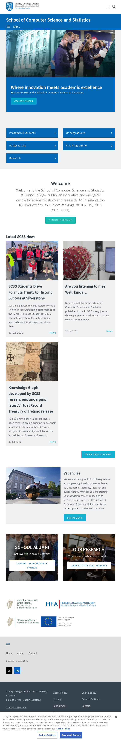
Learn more (75, 517)
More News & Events (98, 454)
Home (9, 653)
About (20, 653)
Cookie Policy (63, 728)
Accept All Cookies (71, 735)
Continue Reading (60, 220)
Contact (33, 653)
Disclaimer (59, 705)
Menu (16, 26)
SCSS (8, 644)
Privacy (57, 699)
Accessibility (60, 692)
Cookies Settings (91, 699)
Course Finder (23, 101)
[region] (60, 726)
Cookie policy (89, 692)
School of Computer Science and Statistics (48, 20)
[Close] (115, 716)
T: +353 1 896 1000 (16, 707)
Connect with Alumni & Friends (32, 565)
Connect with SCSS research (88, 565)
